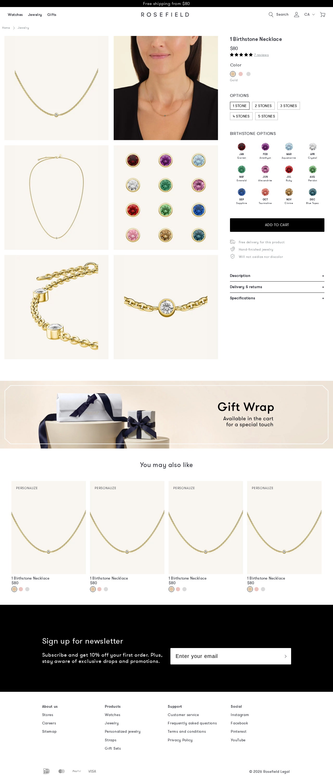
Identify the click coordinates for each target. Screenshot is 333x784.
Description (277, 275)
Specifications (277, 298)
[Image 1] (56, 88)
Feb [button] (265, 156)
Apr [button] (312, 156)
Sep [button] (241, 201)
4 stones (241, 116)
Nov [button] (289, 201)
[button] (309, 14)
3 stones (288, 105)
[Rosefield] (165, 14)
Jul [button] (289, 178)
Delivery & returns (277, 286)
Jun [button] (265, 178)
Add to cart (277, 224)
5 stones (266, 116)
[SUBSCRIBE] (285, 656)
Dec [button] (312, 201)
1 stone (240, 105)
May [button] (242, 178)
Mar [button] (289, 156)
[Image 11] (56, 307)
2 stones (263, 105)
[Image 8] (166, 197)
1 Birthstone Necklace (30, 578)
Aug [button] (312, 178)
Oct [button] (265, 201)
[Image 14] (166, 307)
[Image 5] (56, 197)
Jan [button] (241, 156)
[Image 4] (166, 88)
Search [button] (282, 14)
